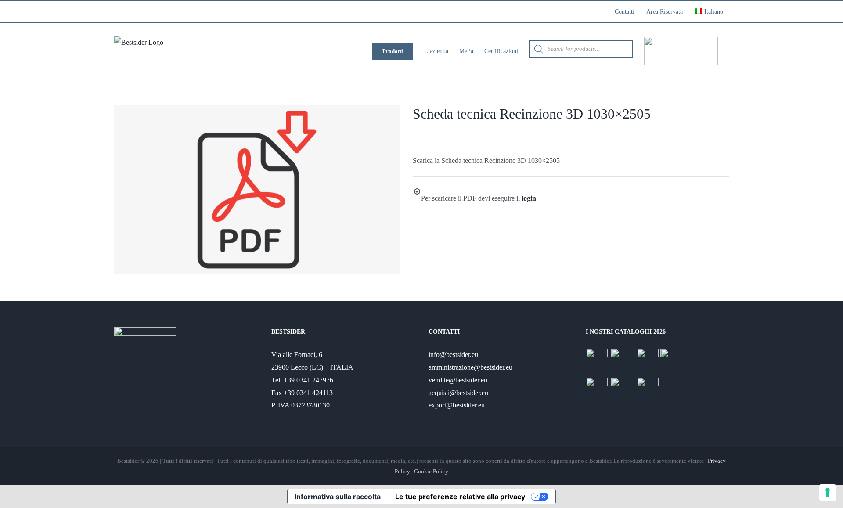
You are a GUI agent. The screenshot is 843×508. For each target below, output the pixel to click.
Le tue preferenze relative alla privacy (460, 496)
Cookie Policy (431, 471)
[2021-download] (257, 189)
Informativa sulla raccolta (338, 496)
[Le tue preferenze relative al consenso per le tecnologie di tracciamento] (827, 492)
